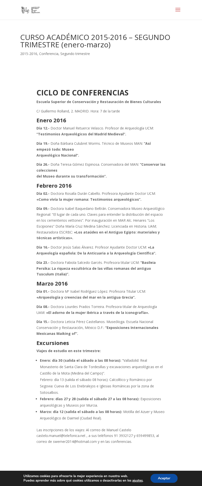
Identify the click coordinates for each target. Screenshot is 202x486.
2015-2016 (28, 53)
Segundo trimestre (75, 53)
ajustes (137, 480)
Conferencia (48, 53)
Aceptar (164, 478)
